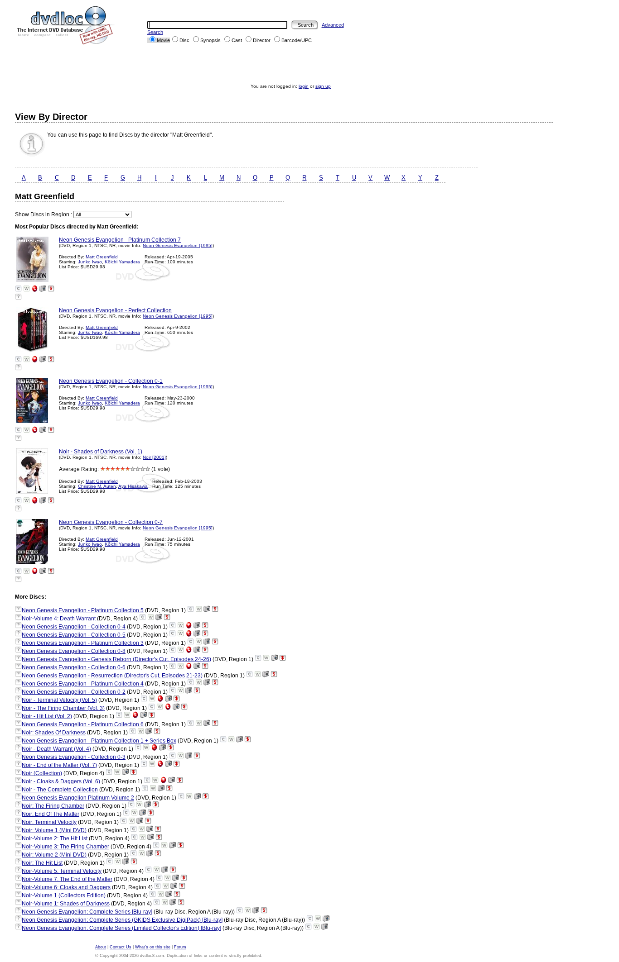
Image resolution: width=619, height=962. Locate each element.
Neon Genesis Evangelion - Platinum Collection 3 (83, 643)
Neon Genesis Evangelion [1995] (178, 245)
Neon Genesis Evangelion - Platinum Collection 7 (120, 240)
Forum (180, 947)
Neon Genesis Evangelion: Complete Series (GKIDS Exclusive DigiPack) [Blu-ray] (122, 920)
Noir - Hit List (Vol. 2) (47, 716)
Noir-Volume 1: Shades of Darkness (66, 903)
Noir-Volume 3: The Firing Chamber (65, 846)
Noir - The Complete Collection (60, 789)
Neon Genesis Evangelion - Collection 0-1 (111, 381)
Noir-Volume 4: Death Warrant (59, 618)
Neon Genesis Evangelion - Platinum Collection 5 (83, 610)
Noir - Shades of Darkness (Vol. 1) (100, 451)
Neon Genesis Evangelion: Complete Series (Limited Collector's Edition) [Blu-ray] (121, 928)
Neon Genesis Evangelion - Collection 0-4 (74, 627)
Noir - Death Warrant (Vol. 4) (56, 749)
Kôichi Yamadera (122, 261)
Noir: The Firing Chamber (53, 806)
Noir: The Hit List (42, 863)
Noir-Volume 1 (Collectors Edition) (64, 895)
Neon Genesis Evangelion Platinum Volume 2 (78, 798)
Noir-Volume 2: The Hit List (54, 838)
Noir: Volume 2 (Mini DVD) (54, 855)
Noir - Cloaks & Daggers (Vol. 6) (61, 781)
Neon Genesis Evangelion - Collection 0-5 (74, 635)
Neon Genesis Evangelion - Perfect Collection (115, 310)
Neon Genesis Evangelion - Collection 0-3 (74, 757)
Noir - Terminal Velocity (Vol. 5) (59, 700)
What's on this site (152, 947)
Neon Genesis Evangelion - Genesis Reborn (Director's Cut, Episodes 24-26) (116, 659)
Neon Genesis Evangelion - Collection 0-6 (74, 667)
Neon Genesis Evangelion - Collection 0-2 (74, 692)
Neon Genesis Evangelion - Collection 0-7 (111, 522)
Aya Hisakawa (133, 486)
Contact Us (120, 947)
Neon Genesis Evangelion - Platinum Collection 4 (83, 684)
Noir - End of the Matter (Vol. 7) (59, 765)
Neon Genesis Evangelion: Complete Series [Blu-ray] (87, 912)
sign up (323, 86)
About (100, 947)
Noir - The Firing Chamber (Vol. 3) (63, 708)
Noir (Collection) (42, 773)
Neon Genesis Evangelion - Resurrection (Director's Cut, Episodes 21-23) (112, 675)
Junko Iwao (90, 261)
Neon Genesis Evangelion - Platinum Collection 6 (83, 724)
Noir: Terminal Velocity (49, 822)
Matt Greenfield (102, 256)
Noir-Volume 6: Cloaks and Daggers (66, 887)
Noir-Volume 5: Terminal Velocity (62, 871)
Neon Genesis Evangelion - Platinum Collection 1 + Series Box (99, 741)
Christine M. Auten (97, 486)
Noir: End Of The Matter (50, 814)
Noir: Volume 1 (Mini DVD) (54, 830)
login (304, 86)
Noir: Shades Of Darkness (54, 732)
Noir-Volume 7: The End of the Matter (67, 879)
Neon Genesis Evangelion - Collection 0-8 (74, 651)
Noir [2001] (154, 457)
